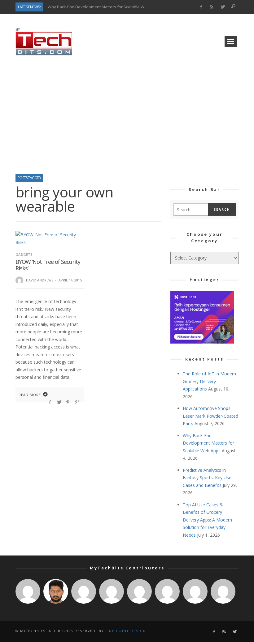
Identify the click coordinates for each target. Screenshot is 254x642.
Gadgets (24, 254)
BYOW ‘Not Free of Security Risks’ (47, 265)
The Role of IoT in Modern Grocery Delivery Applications (209, 381)
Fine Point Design (125, 631)
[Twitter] (222, 6)
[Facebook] (200, 6)
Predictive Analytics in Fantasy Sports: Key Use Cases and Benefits (207, 477)
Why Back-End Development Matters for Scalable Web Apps (104, 7)
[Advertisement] (127, 113)
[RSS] (211, 6)
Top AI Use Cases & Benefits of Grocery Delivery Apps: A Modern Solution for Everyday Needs (207, 520)
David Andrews (39, 280)
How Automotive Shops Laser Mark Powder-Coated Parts (210, 415)
